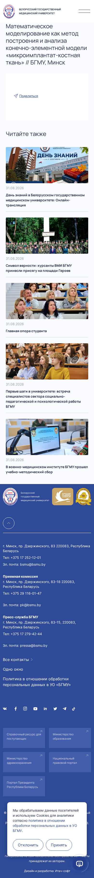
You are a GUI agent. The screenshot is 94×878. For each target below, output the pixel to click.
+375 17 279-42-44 (26, 634)
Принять (59, 845)
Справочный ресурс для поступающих (24, 736)
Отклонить (28, 845)
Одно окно (13, 669)
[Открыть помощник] (79, 863)
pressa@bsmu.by (33, 645)
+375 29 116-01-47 (26, 593)
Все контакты (16, 659)
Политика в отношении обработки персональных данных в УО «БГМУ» (37, 681)
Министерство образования (63, 736)
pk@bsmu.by (30, 605)
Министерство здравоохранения (19, 761)
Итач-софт (62, 871)
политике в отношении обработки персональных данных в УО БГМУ (45, 825)
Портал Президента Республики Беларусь (22, 785)
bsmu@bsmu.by (33, 564)
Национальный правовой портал (65, 761)
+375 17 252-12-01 (26, 557)
